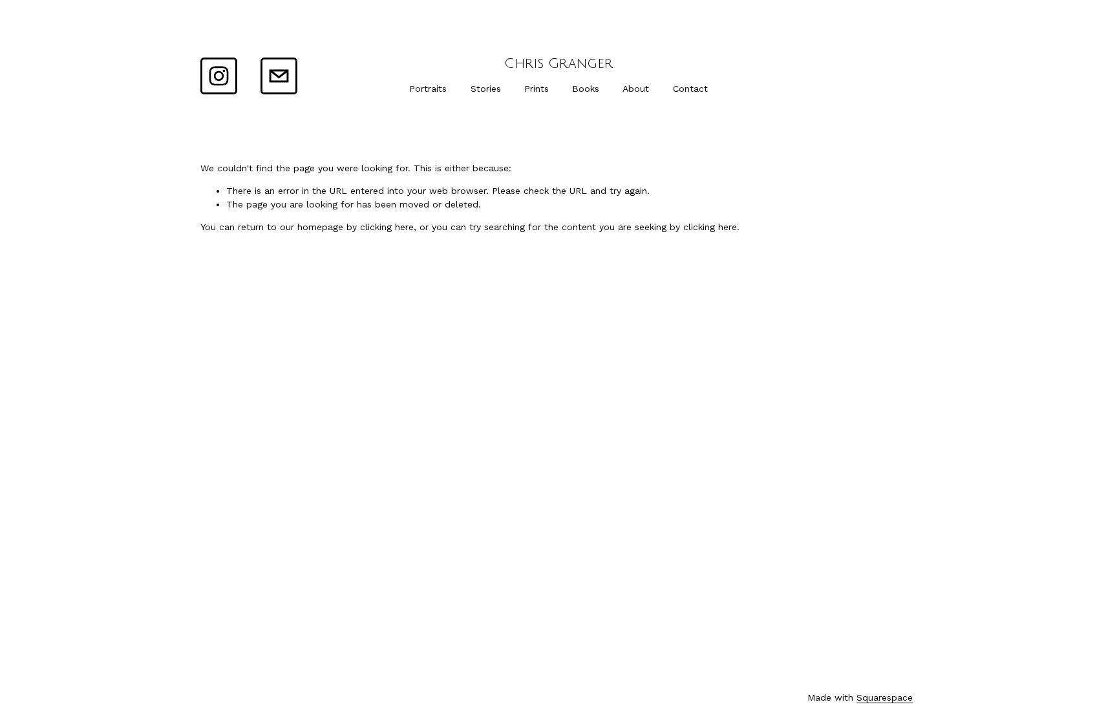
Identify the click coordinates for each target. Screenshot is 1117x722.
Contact (690, 88)
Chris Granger (558, 63)
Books (585, 88)
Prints (536, 88)
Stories (486, 88)
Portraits (428, 88)
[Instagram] (218, 76)
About (635, 88)
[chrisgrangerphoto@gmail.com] (279, 76)
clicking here (387, 227)
